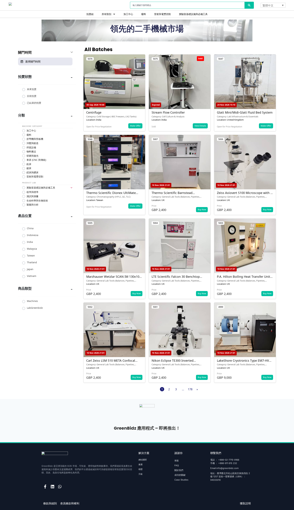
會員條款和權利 (69, 503)
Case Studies (181, 479)
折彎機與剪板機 (35, 138)
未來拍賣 (31, 89)
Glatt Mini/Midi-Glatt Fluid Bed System (245, 112)
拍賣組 (90, 14)
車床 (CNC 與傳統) (36, 159)
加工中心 (128, 14)
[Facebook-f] (45, 487)
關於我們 (178, 470)
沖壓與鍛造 (32, 143)
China (30, 228)
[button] (218, 80)
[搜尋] (249, 5)
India (30, 242)
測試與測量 (32, 196)
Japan (30, 269)
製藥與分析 (32, 204)
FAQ (176, 465)
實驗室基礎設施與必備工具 (193, 14)
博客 (176, 460)
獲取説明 (245, 503)
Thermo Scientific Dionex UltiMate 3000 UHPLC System (111, 195)
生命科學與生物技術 (37, 200)
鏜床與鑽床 (32, 172)
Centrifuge (93, 112)
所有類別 (106, 14)
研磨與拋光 (32, 155)
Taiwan (31, 255)
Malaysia (32, 249)
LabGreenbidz (35, 308)
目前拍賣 (31, 96)
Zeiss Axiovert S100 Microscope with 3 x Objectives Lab (244, 195)
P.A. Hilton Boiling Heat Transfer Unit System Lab (243, 278)
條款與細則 (50, 503)
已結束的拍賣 (34, 103)
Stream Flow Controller (168, 112)
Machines (32, 301)
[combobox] (187, 5)
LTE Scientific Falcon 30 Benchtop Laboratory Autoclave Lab (176, 278)
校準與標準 (32, 192)
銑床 (29, 164)
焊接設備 (31, 147)
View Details (200, 125)
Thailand (32, 262)
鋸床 (29, 168)
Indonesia (32, 235)
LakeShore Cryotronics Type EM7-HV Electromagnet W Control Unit (243, 362)
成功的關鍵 (179, 475)
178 (190, 389)
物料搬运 (31, 151)
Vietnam (31, 276)
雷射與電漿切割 (162, 14)
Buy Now (202, 209)
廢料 (143, 14)
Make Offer (135, 125)
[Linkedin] (52, 487)
